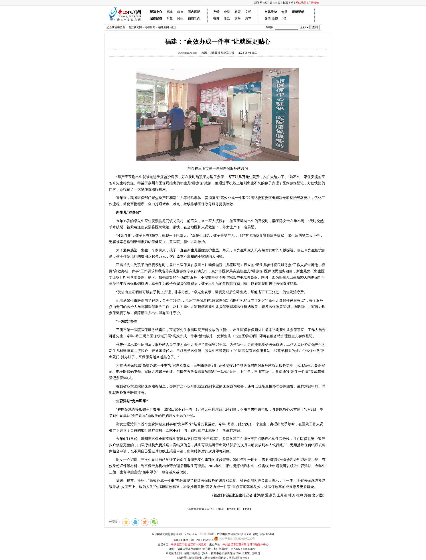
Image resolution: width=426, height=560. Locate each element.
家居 (238, 18)
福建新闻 (163, 27)
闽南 (180, 12)
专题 (284, 12)
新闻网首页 (261, 2)
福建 (170, 12)
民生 (180, 18)
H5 (284, 18)
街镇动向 (194, 18)
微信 (267, 18)
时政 (170, 18)
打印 (220, 509)
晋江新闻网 (135, 27)
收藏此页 (233, 509)
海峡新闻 (150, 27)
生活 (227, 18)
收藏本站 (288, 2)
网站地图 (301, 2)
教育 (238, 12)
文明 (248, 12)
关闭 (247, 509)
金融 (227, 12)
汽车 (248, 18)
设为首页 (275, 2)
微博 (275, 18)
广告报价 (313, 2)
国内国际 (194, 12)
